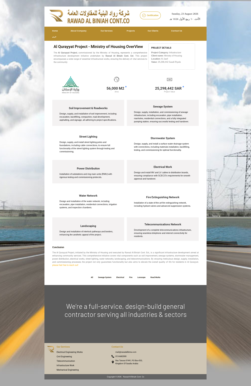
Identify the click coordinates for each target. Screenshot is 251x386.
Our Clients (153, 31)
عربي (54, 36)
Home (55, 31)
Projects (131, 31)
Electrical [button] (120, 277)
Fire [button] (130, 277)
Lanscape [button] (141, 277)
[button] (79, 31)
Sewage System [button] (104, 277)
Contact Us (176, 31)
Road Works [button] (155, 277)
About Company (78, 31)
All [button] (92, 277)
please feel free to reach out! (65, 265)
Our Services (107, 31)
